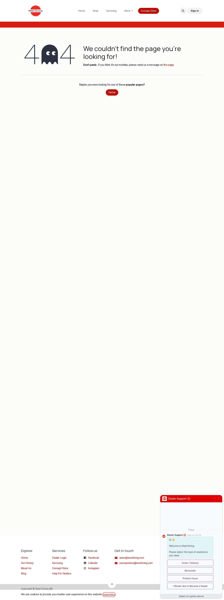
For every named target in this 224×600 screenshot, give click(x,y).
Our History (27, 563)
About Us (26, 568)
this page (168, 64)
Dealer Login (59, 557)
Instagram (93, 568)
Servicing (57, 563)
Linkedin (93, 563)
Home (112, 92)
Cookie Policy (109, 594)
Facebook (93, 557)
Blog (23, 573)
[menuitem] (81, 11)
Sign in (195, 10)
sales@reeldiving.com (131, 557)
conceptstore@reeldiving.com (136, 563)
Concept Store (148, 10)
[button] (183, 11)
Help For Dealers (61, 573)
